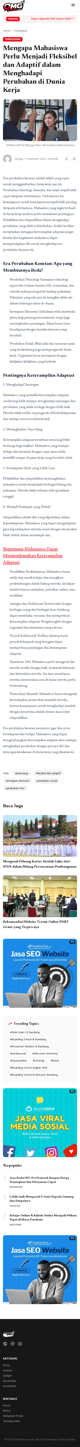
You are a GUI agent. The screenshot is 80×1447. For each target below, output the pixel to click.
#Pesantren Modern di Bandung (29, 1046)
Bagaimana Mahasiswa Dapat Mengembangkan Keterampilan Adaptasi (33, 556)
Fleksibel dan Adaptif (48, 773)
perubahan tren (15, 788)
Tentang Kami (11, 1421)
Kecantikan (9, 1381)
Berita (6, 1410)
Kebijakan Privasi (13, 1416)
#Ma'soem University (45, 1053)
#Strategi (38, 1060)
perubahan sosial (47, 780)
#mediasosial (18, 1053)
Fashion (7, 1370)
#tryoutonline (18, 1060)
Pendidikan (20, 30)
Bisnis (6, 1365)
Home (6, 30)
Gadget (7, 1375)
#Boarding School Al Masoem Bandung (34, 1074)
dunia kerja (21, 773)
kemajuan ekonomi (17, 780)
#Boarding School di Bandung (28, 1039)
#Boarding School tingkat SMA (28, 1067)
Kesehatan (9, 1386)
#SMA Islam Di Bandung (25, 1032)
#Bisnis (55, 1060)
